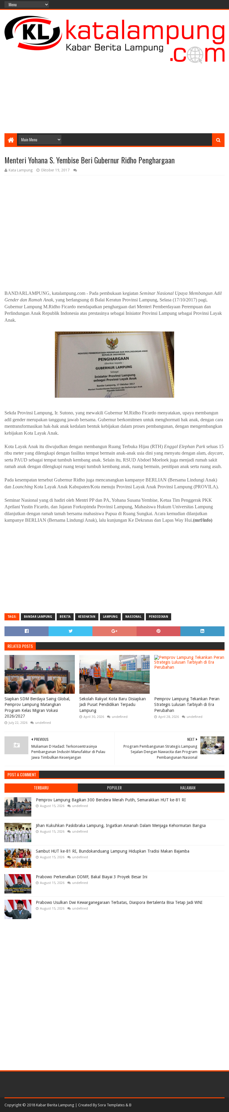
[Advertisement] (114, 85)
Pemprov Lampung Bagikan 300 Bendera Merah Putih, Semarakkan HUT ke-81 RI (111, 799)
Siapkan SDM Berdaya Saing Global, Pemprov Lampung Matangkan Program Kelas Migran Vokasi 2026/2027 (37, 707)
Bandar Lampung (38, 616)
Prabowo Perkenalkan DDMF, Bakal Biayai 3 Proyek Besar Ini (91, 876)
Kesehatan (86, 616)
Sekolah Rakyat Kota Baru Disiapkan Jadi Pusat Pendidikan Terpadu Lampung (112, 704)
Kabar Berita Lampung (55, 1105)
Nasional (133, 616)
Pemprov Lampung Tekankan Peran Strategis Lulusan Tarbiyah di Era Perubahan (186, 704)
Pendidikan (158, 616)
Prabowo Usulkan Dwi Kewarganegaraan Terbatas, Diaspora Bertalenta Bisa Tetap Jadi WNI (119, 902)
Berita (65, 616)
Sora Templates (111, 1105)
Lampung (110, 616)
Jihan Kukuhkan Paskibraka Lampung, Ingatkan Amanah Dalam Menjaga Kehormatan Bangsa (121, 825)
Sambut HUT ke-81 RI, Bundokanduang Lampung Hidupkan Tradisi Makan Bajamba (112, 851)
